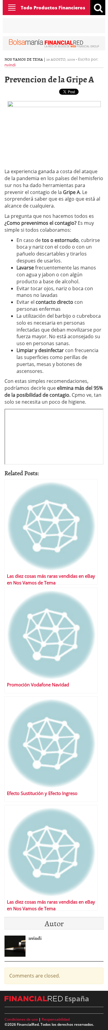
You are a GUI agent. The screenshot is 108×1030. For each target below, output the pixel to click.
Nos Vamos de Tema (23, 59)
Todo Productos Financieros (53, 8)
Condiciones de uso (21, 1019)
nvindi (10, 65)
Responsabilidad (56, 1019)
